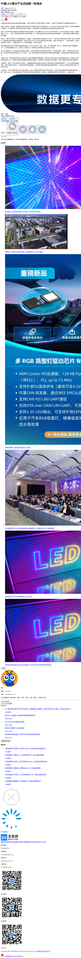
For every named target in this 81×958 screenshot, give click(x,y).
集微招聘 (15, 842)
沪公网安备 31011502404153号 (13, 956)
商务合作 (38, 842)
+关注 (3, 668)
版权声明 (9, 842)
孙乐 (6, 8)
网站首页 (3, 842)
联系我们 (21, 842)
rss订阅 (43, 842)
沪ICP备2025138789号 (42, 951)
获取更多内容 (6, 741)
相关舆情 (4, 10)
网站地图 (27, 842)
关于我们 (32, 842)
